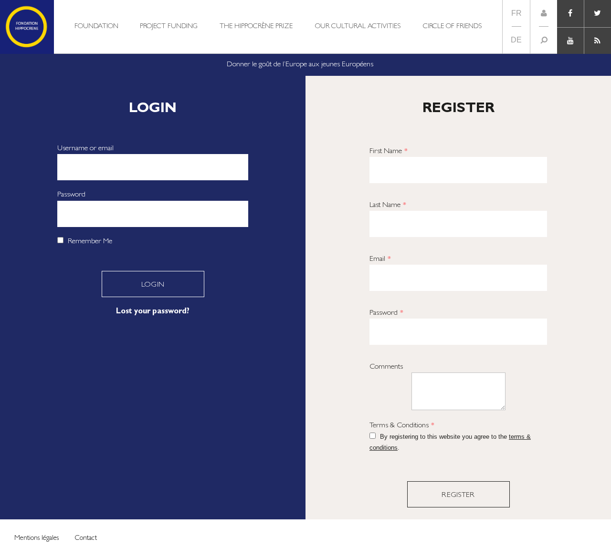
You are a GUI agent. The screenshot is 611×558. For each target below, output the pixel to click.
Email (380, 259)
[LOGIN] (543, 13)
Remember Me (89, 242)
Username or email (85, 149)
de (516, 40)
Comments (386, 367)
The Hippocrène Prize (256, 27)
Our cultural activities (357, 27)
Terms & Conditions (401, 426)
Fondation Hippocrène (27, 27)
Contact (86, 538)
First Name (388, 151)
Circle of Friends (452, 27)
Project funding (169, 27)
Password (71, 195)
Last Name (387, 205)
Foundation (96, 27)
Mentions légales (36, 538)
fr (516, 13)
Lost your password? (153, 312)
